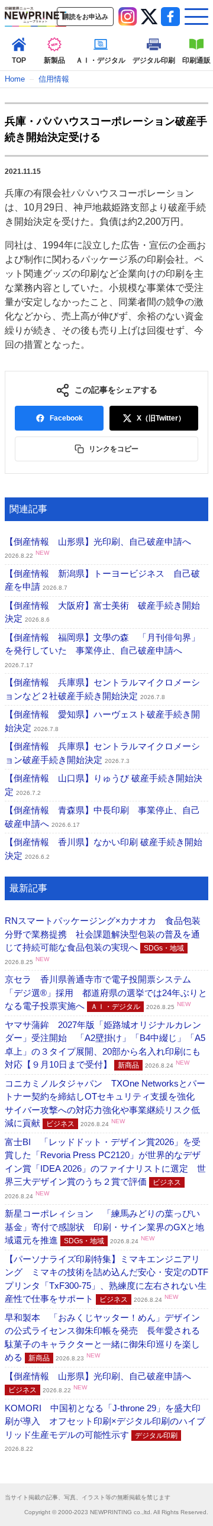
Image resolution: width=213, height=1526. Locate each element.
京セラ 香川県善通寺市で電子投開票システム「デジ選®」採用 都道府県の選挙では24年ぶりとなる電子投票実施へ (106, 992)
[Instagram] (127, 16)
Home (15, 79)
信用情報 (53, 79)
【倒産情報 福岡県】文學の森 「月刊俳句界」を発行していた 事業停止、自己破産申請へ (102, 650)
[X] (149, 16)
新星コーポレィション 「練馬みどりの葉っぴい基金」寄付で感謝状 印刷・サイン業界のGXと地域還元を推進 (104, 1226)
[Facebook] (170, 16)
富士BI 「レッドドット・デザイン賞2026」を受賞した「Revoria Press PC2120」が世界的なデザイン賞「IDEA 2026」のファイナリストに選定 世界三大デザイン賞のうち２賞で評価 (105, 1168)
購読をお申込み (85, 16)
